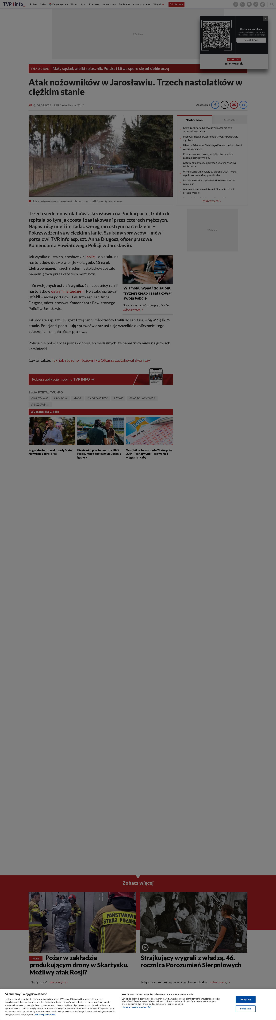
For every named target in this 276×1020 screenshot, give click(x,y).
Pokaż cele (245, 1008)
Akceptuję (245, 999)
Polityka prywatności (45, 1014)
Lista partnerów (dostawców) (136, 1007)
